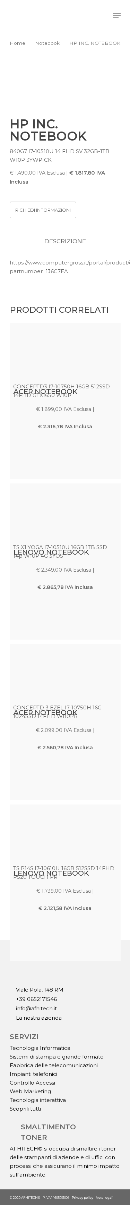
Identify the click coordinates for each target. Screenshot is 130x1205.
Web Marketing (30, 1091)
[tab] (65, 241)
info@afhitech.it (36, 1008)
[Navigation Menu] (117, 15)
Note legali (104, 1197)
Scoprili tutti (25, 1109)
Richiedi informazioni (43, 210)
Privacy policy (82, 1197)
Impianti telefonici (33, 1074)
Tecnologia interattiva (38, 1100)
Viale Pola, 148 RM (39, 990)
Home (17, 43)
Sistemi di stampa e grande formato (57, 1057)
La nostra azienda (38, 1018)
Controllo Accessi (32, 1083)
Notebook (47, 43)
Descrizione (65, 241)
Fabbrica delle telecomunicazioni (54, 1065)
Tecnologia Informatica (40, 1048)
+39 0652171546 (36, 999)
